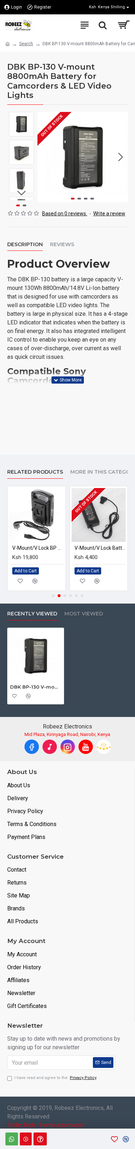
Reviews (62, 244)
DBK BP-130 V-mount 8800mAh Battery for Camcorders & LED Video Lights (35, 687)
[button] (44, 157)
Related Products (35, 472)
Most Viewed (83, 614)
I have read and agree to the (55, 1077)
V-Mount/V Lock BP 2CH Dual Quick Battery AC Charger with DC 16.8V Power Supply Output (38, 548)
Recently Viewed (32, 614)
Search (26, 43)
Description (25, 244)
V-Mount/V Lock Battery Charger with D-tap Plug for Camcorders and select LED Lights (100, 548)
